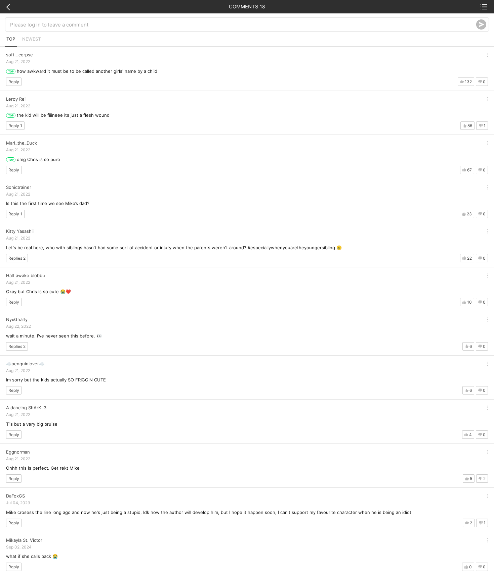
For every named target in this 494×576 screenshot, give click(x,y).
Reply (13, 81)
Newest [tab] (31, 39)
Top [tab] (10, 39)
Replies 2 (17, 258)
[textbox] (243, 24)
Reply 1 (15, 125)
